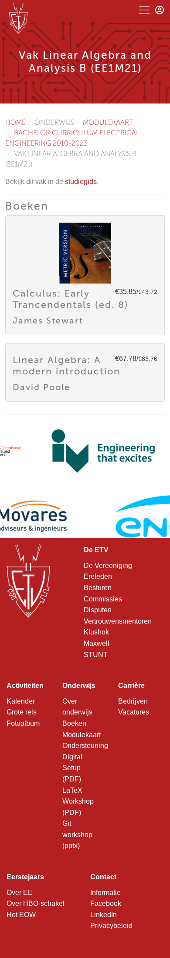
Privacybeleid (111, 925)
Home (15, 122)
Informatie (105, 892)
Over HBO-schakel (36, 903)
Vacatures (133, 712)
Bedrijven (133, 701)
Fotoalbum (23, 723)
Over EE (20, 892)
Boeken (74, 723)
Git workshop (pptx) (77, 834)
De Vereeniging (108, 565)
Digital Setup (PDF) (72, 768)
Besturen (98, 587)
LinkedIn (103, 914)
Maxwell (96, 643)
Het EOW (21, 914)
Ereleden (98, 576)
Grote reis (22, 712)
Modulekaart (108, 122)
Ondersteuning (85, 745)
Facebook (105, 903)
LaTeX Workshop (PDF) (78, 801)
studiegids (81, 181)
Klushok (96, 632)
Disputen (98, 610)
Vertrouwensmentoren (118, 621)
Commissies (103, 599)
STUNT (96, 654)
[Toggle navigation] (144, 10)
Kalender (21, 701)
